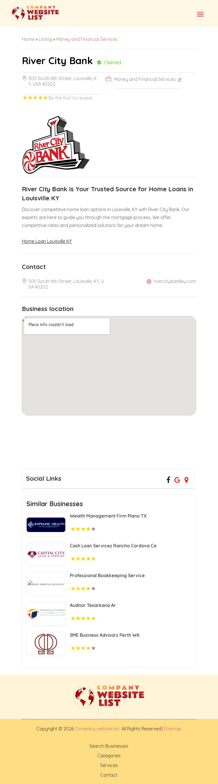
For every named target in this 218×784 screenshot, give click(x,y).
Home (28, 39)
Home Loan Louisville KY (47, 241)
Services (109, 765)
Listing (45, 39)
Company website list (97, 729)
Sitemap (172, 729)
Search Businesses (108, 746)
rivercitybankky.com (175, 281)
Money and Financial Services (87, 39)
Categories (109, 756)
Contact (109, 775)
